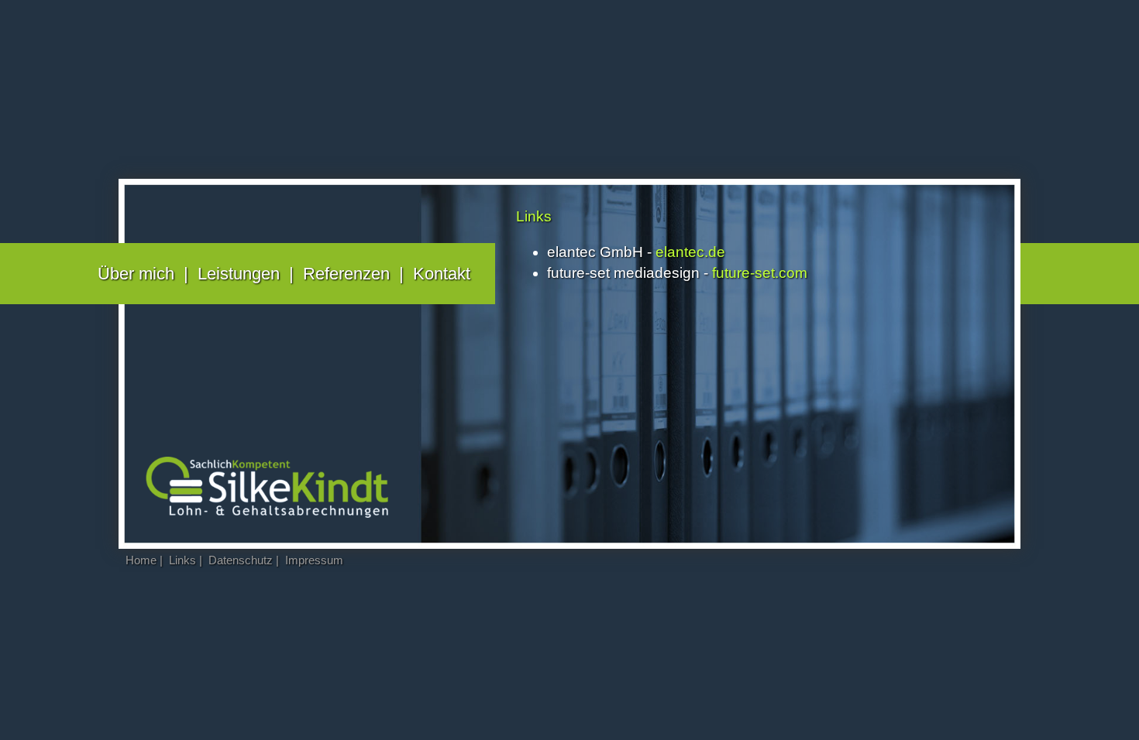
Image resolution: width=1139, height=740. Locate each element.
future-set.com (759, 273)
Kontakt (441, 273)
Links (182, 560)
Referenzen (346, 273)
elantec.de (690, 252)
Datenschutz (240, 560)
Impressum (314, 560)
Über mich (136, 273)
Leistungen (239, 273)
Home (141, 560)
